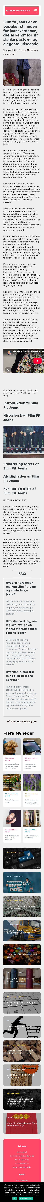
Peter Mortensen (29, 50)
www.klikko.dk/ (24, 1167)
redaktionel (9, 54)
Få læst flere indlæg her (22, 721)
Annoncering (22, 1180)
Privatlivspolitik (26, 1198)
